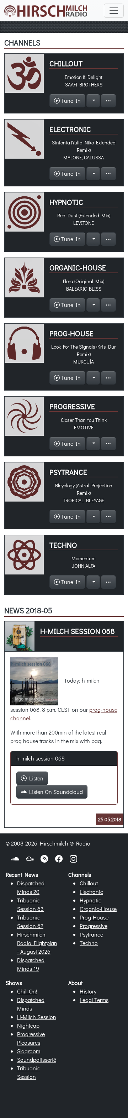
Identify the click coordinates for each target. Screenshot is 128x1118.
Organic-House (98, 908)
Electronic (91, 891)
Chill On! (27, 991)
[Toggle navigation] (114, 11)
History (88, 991)
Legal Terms (94, 999)
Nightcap (28, 1025)
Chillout (89, 883)
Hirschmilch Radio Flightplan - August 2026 (37, 943)
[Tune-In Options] (93, 100)
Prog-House (94, 917)
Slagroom (28, 1051)
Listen (35, 778)
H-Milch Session (36, 1017)
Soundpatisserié (36, 1059)
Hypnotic (90, 900)
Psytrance (91, 934)
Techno (89, 943)
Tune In (70, 100)
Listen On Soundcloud (55, 791)
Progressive (93, 925)
